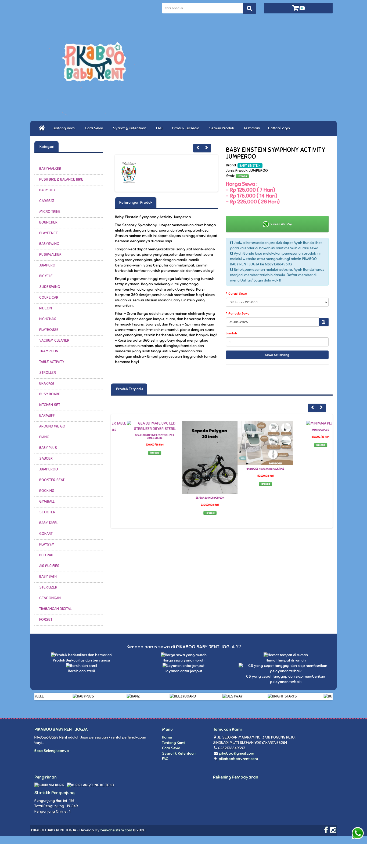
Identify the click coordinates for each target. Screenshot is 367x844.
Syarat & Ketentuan (130, 128)
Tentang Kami (64, 128)
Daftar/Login (280, 128)
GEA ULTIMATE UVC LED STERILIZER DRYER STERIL (139, 437)
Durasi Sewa (237, 293)
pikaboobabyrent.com (238, 759)
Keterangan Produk (135, 202)
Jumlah (231, 333)
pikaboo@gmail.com (236, 753)
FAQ (160, 128)
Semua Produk (222, 128)
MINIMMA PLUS (305, 430)
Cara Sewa (95, 128)
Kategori (46, 146)
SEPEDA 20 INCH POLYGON (195, 497)
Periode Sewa (239, 313)
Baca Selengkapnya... (52, 750)
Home (167, 737)
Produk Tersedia (186, 128)
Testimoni (252, 128)
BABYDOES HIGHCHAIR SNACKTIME (250, 468)
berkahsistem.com (116, 830)
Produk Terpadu (129, 389)
